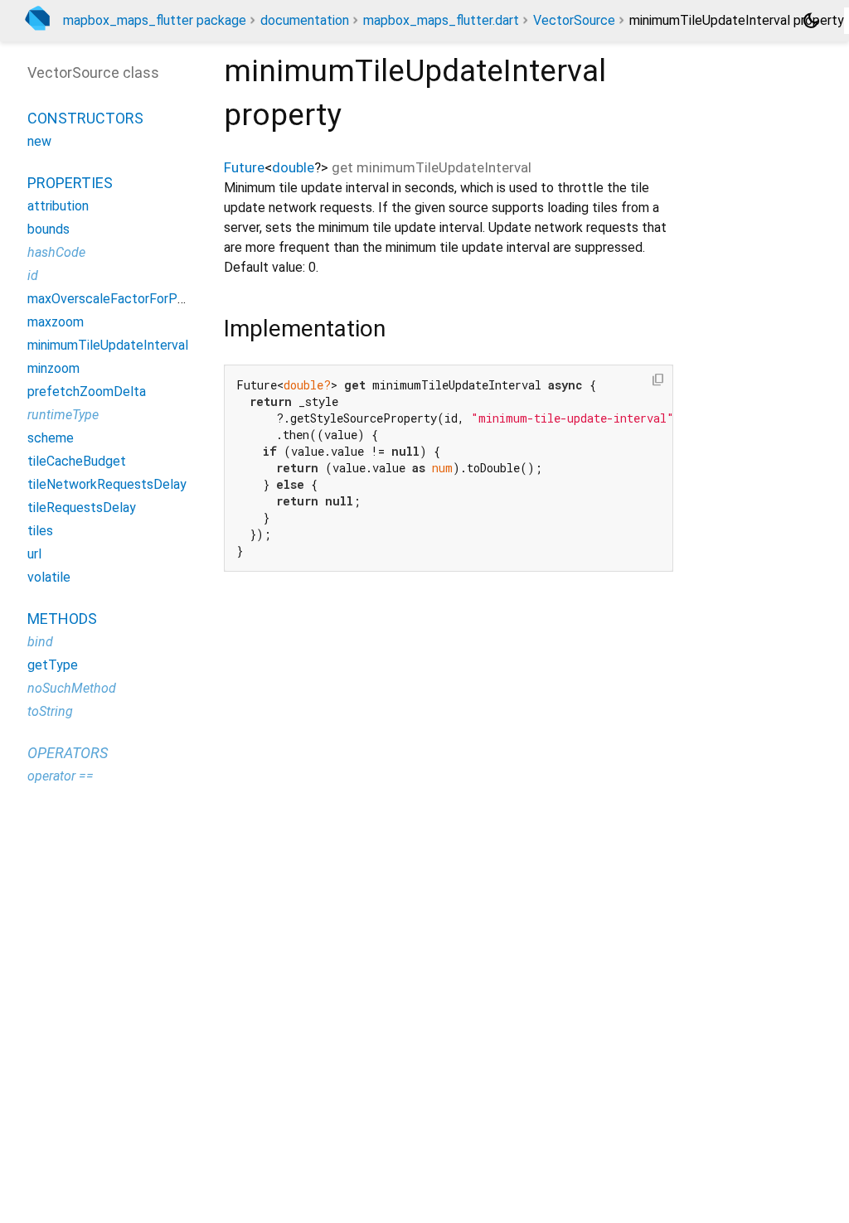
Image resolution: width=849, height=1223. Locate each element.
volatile (48, 577)
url (34, 554)
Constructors (85, 118)
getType (52, 665)
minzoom (53, 368)
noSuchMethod (71, 688)
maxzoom (55, 322)
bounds (48, 229)
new (39, 141)
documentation (304, 20)
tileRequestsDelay (81, 507)
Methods (62, 618)
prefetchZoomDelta (86, 391)
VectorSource (574, 20)
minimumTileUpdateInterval (107, 345)
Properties (70, 182)
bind (40, 642)
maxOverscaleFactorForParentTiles (132, 299)
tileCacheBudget (76, 461)
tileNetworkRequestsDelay (107, 484)
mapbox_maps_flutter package (154, 20)
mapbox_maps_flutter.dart (441, 20)
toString (50, 711)
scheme (50, 438)
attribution (58, 206)
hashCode (56, 252)
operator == (60, 776)
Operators (67, 752)
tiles (40, 531)
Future (244, 167)
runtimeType (63, 415)
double (293, 167)
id (32, 275)
